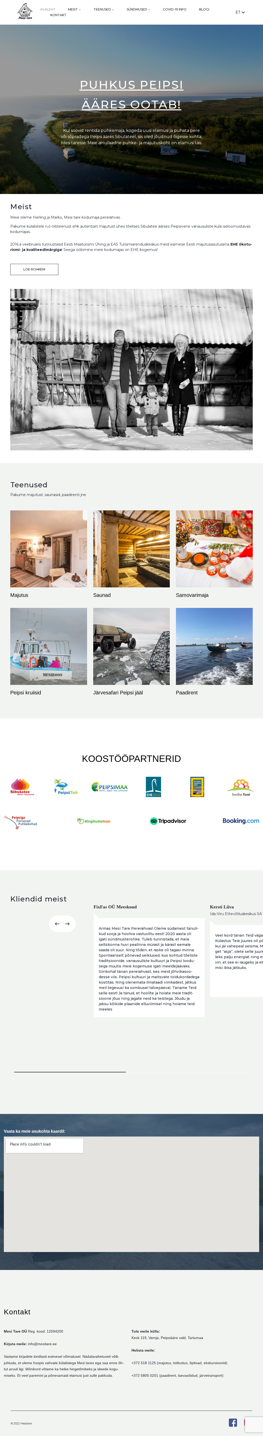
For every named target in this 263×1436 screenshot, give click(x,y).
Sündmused (137, 9)
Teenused (102, 9)
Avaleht (47, 9)
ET (238, 12)
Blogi (204, 9)
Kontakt (58, 15)
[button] (55, 924)
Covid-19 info (174, 9)
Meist (73, 9)
